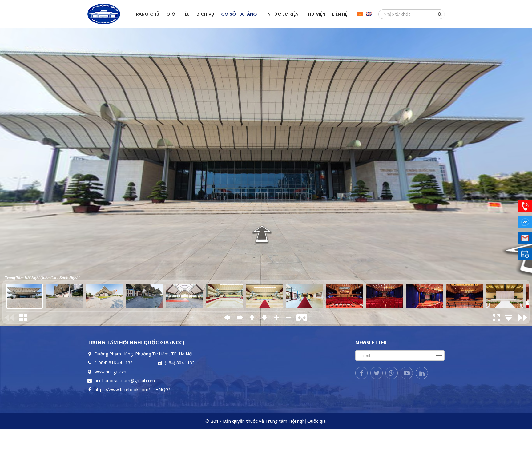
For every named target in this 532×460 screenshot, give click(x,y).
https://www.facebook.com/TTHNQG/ (132, 389)
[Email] (525, 238)
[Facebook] (361, 373)
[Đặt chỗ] (525, 254)
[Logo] (108, 14)
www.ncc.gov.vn (110, 372)
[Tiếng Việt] (360, 14)
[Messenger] (525, 222)
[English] (369, 14)
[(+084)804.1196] (525, 206)
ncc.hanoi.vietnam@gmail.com (125, 380)
